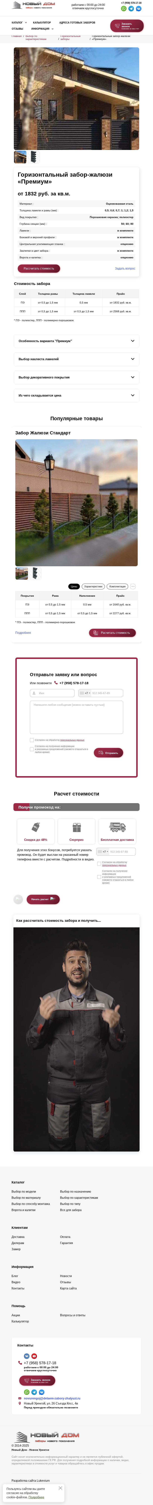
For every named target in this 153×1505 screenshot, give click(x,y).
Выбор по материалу (26, 1197)
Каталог (17, 22)
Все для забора (71, 1210)
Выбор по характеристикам (36, 37)
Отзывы (17, 29)
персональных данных (72, 740)
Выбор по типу (70, 1203)
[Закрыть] (60, 1488)
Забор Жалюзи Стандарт (43, 432)
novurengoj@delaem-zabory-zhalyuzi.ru (52, 1398)
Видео (16, 1282)
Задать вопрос (125, 268)
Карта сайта (68, 1288)
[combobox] (85, 693)
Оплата (65, 1236)
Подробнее (36, 1497)
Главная (17, 36)
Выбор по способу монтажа (31, 1203)
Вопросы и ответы (72, 1315)
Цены (74, 586)
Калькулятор (42, 22)
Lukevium (43, 1480)
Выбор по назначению (75, 1191)
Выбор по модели (24, 1191)
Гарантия (66, 1243)
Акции (16, 1315)
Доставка (18, 1236)
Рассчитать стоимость (39, 268)
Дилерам (18, 1243)
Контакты (18, 1288)
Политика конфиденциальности (33, 1485)
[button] (16, 418)
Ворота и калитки (23, 1210)
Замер (16, 1249)
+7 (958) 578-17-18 (131, 3)
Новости (66, 1276)
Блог (15, 1276)
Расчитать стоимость (115, 632)
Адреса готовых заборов (77, 22)
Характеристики (93, 586)
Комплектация (118, 586)
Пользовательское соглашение (33, 1490)
